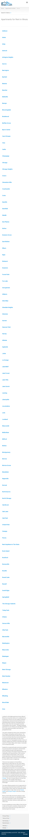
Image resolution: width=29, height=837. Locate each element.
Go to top (25, 834)
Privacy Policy (6, 816)
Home (2, 8)
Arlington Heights (12, 791)
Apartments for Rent (10, 8)
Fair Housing (5, 820)
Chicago (4, 778)
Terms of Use (6, 818)
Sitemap (5, 825)
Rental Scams (6, 823)
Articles (4, 827)
